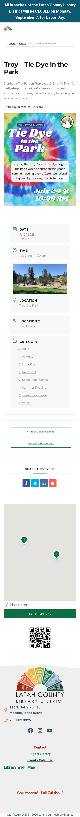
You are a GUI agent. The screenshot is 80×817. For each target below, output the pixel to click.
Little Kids (29, 364)
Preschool (29, 372)
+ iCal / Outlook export (41, 443)
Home (12, 43)
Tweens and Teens (34, 395)
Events (22, 43)
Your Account (27, 792)
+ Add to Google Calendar (41, 431)
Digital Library (40, 754)
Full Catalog (50, 792)
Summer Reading (34, 387)
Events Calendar (40, 760)
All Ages (27, 356)
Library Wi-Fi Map (19, 767)
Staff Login (14, 814)
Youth (26, 403)
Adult (25, 349)
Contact (40, 747)
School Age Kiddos (35, 380)
